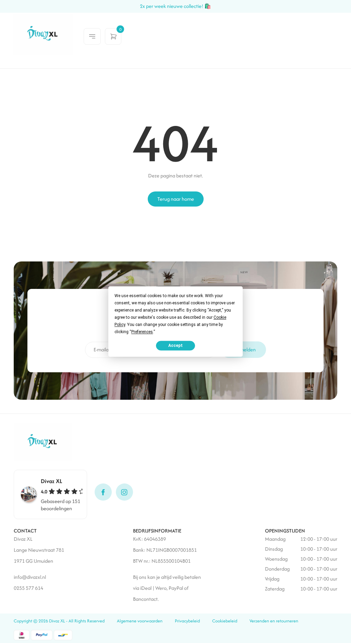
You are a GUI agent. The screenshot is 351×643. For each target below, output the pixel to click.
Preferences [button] (142, 331)
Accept (175, 345)
